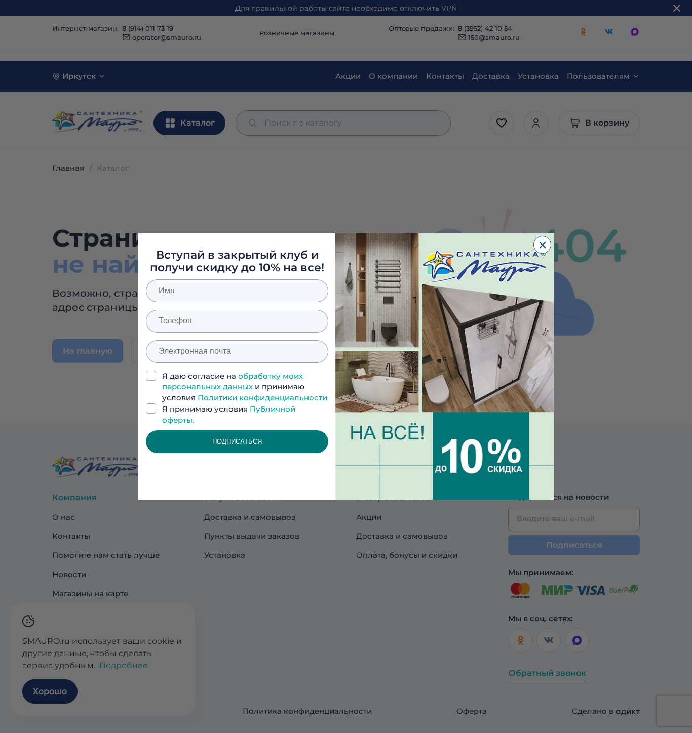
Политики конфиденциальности (262, 397)
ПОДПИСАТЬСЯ (237, 441)
